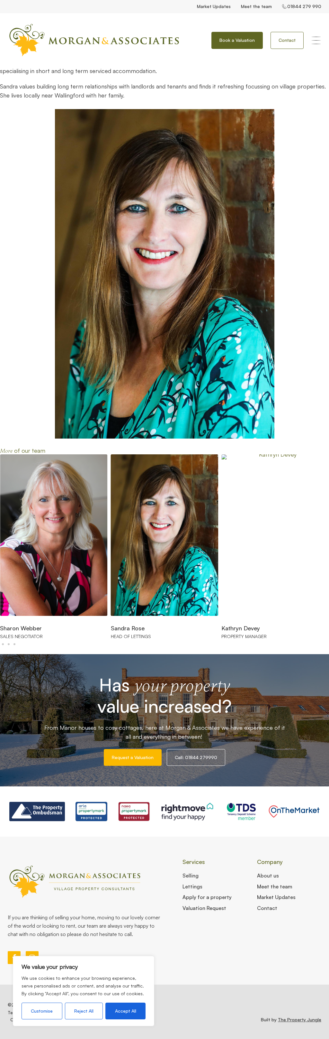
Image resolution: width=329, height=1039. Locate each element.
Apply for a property (207, 897)
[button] (3, 644)
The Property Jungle (299, 1019)
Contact (267, 908)
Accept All (125, 1011)
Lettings (192, 886)
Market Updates (214, 6)
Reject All (83, 1011)
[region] (83, 991)
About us (268, 875)
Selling (190, 875)
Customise (42, 1011)
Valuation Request (204, 908)
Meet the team (256, 6)
